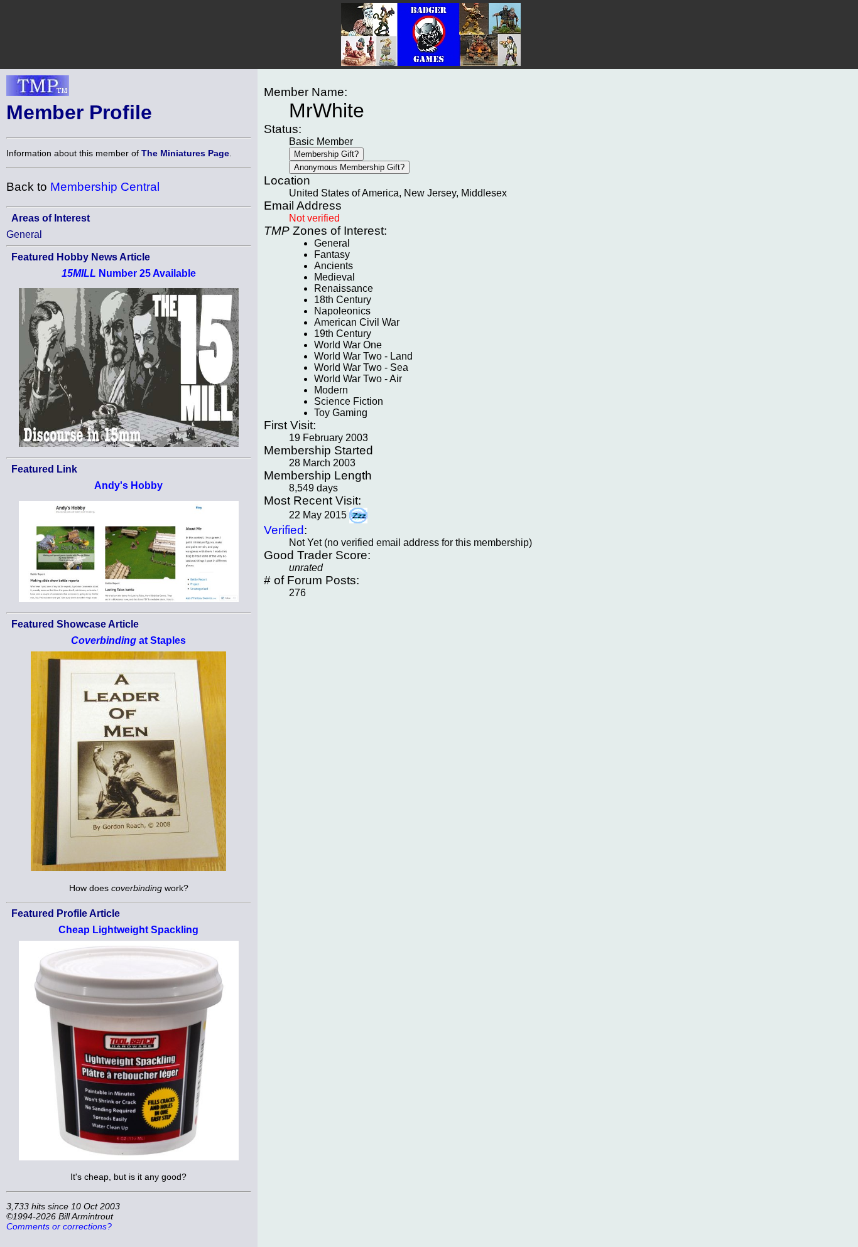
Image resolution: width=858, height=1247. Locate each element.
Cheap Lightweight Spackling (128, 929)
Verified (284, 530)
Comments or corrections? (59, 1226)
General (24, 234)
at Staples (128, 640)
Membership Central (105, 186)
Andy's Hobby (128, 485)
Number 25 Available (129, 273)
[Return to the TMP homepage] (37, 89)
